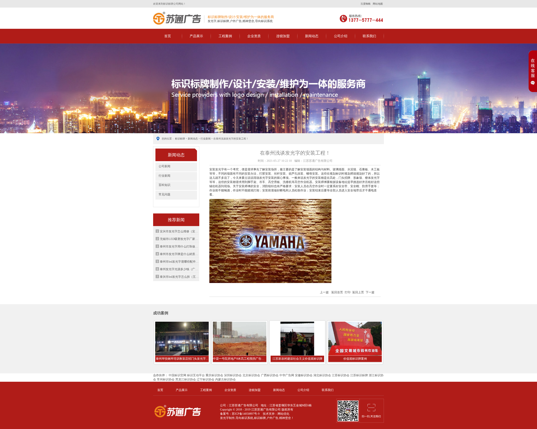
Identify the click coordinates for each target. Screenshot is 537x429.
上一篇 (324, 292)
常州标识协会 (166, 379)
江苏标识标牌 (359, 375)
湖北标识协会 (322, 375)
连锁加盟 (283, 36)
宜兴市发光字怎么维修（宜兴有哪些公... (179, 231)
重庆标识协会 (214, 375)
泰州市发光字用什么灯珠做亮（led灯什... (179, 246)
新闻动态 (311, 36)
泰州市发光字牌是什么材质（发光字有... (179, 254)
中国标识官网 (177, 375)
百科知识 (164, 185)
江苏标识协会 (340, 375)
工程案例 (225, 36)
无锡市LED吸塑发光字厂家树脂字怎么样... (179, 239)
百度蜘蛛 (366, 3)
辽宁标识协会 (205, 379)
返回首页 (337, 292)
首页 (167, 36)
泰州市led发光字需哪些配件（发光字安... (179, 261)
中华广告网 (286, 375)
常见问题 (164, 194)
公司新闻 (164, 166)
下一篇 (370, 292)
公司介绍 (340, 36)
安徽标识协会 (304, 375)
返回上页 (358, 292)
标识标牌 (177, 18)
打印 (348, 292)
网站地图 (378, 3)
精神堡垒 (285, 418)
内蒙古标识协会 (225, 379)
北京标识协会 (251, 375)
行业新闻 (206, 138)
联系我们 (369, 36)
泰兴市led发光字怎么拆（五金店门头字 (179, 276)
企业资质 (254, 36)
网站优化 (283, 413)
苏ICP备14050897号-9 (245, 413)
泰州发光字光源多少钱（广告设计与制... (179, 269)
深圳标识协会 (233, 375)
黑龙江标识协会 (185, 379)
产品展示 (196, 36)
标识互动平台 (196, 375)
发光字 (224, 418)
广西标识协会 (270, 375)
